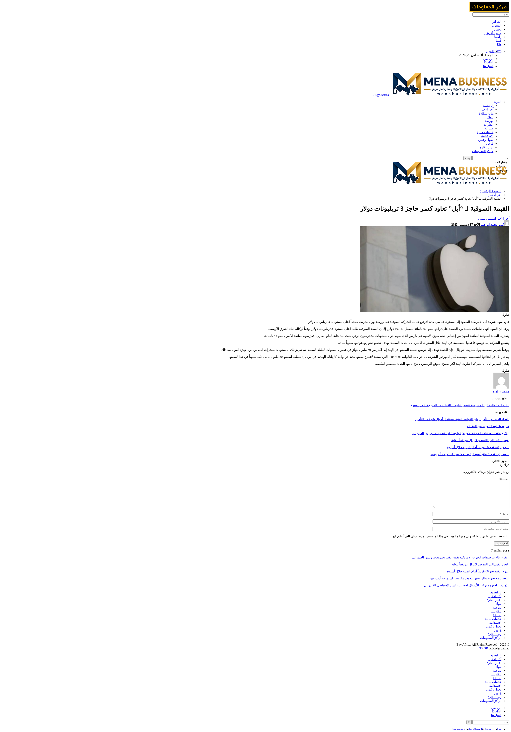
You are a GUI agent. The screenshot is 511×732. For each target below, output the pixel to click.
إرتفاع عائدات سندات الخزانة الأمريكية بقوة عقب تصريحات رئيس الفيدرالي (460, 557)
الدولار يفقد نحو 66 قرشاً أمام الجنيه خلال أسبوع (478, 571)
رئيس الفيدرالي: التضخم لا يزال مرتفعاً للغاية (480, 564)
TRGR (483, 648)
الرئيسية (487, 105)
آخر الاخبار (486, 109)
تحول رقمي (485, 139)
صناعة (489, 128)
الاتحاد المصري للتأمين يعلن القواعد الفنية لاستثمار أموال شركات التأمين (462, 419)
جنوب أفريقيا (492, 33)
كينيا (498, 40)
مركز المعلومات (482, 151)
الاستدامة (487, 136)
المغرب (496, 25)
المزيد (490, 51)
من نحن (488, 58)
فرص (489, 143)
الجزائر (496, 21)
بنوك (490, 117)
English (488, 62)
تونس (497, 29)
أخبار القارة (486, 113)
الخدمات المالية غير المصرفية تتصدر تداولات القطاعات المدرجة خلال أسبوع (459, 405)
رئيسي (482, 218)
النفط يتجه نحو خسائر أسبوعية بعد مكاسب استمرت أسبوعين (469, 578)
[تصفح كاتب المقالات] (501, 387)
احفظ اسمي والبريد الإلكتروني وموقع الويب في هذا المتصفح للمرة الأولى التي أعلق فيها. (448, 536)
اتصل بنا (488, 66)
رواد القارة (486, 147)
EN (499, 44)
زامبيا (497, 36)
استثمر (491, 218)
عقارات (488, 124)
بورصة (489, 120)
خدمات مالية (485, 132)
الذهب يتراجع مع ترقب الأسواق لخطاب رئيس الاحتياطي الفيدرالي (466, 585)
